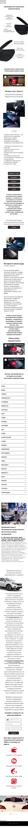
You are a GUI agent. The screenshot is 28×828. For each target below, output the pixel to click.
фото (14, 185)
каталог (14, 189)
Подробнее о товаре (14, 173)
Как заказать (14, 177)
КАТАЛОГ (14, 227)
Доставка (14, 181)
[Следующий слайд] (27, 804)
